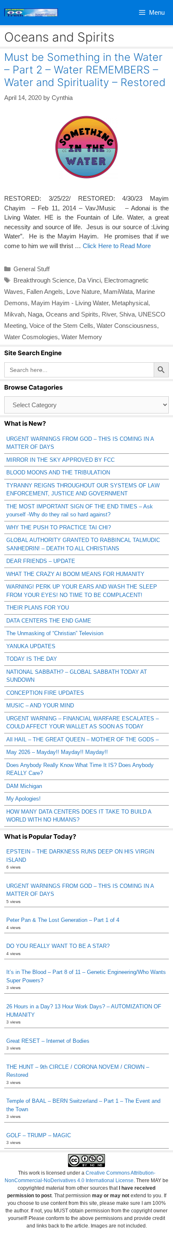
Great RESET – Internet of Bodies (47, 1041)
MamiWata (118, 291)
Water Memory (81, 336)
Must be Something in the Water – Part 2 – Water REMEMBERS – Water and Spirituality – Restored (84, 70)
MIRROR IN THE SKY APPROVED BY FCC (60, 460)
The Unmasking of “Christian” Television (54, 633)
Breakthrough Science (43, 280)
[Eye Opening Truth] (31, 12)
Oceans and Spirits (72, 314)
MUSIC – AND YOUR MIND (40, 705)
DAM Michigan (24, 786)
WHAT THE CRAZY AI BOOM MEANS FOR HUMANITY (75, 574)
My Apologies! (23, 799)
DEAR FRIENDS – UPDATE (40, 561)
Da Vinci (89, 280)
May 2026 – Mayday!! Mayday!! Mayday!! (57, 752)
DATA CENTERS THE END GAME (48, 621)
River (109, 314)
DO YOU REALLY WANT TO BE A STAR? (58, 946)
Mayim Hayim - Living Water (69, 302)
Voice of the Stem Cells (61, 325)
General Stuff (31, 268)
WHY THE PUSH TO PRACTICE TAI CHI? (58, 527)
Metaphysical (130, 302)
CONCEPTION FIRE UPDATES (45, 693)
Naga (35, 314)
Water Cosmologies (31, 336)
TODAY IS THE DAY (31, 659)
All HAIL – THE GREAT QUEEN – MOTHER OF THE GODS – (82, 739)
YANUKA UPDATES (30, 646)
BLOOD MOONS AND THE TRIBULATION (58, 472)
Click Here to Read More (117, 245)
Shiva (127, 314)
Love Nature (83, 291)
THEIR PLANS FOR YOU (37, 608)
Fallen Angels (44, 291)
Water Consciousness (127, 325)
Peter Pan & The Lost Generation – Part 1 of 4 (62, 920)
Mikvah (14, 314)
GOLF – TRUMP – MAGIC (38, 1135)
